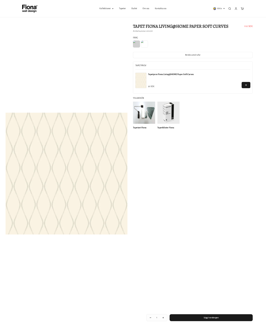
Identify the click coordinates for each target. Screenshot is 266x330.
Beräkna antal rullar (193, 55)
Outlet (134, 8)
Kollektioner (105, 8)
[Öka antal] (163, 317)
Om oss (146, 8)
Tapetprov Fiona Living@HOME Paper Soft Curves (171, 74)
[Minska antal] (150, 317)
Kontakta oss (161, 8)
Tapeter (122, 8)
